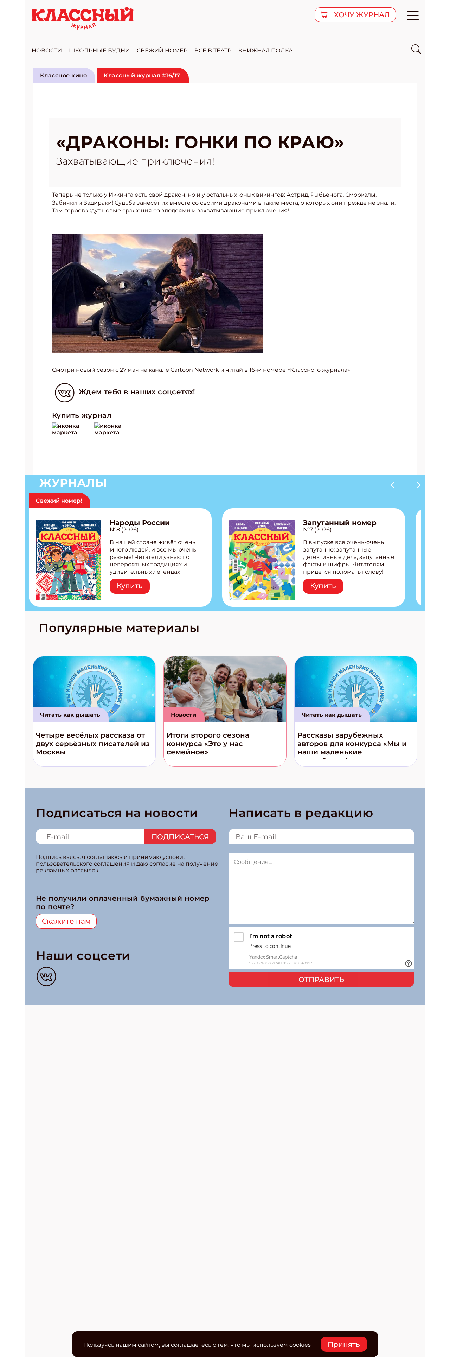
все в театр (212, 50)
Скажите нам (66, 921)
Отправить (321, 979)
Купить (130, 585)
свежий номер (162, 50)
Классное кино (63, 75)
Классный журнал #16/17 (142, 75)
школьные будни (99, 50)
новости (47, 50)
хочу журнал (361, 15)
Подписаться (180, 837)
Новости (183, 715)
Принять (344, 1344)
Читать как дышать (70, 715)
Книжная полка (265, 50)
